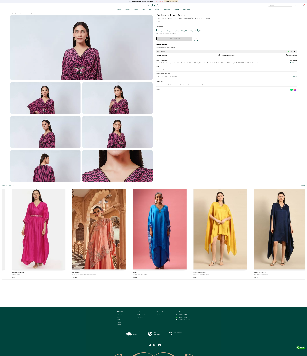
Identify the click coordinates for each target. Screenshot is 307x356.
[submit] (196, 39)
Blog (118, 317)
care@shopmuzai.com (184, 319)
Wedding (176, 9)
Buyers (158, 314)
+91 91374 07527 (182, 314)
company (120, 311)
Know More (294, 76)
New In (119, 9)
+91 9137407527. (159, 1)
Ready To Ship (186, 9)
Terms (119, 322)
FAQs (118, 319)
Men (143, 9)
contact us (180, 311)
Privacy (119, 324)
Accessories (167, 9)
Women (136, 9)
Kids (150, 9)
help (138, 311)
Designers (127, 9)
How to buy (140, 317)
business (159, 311)
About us (119, 314)
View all (303, 185)
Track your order (141, 314)
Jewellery (157, 9)
